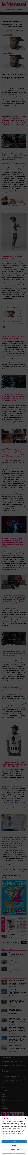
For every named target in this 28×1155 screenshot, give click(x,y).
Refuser (14, 1145)
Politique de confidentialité (19, 1153)
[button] (26, 1118)
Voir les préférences (14, 1149)
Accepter (14, 1141)
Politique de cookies (7, 1153)
